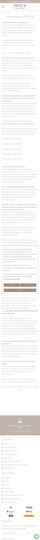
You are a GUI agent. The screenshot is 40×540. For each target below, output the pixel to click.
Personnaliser (28, 285)
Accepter (20, 290)
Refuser (11, 285)
